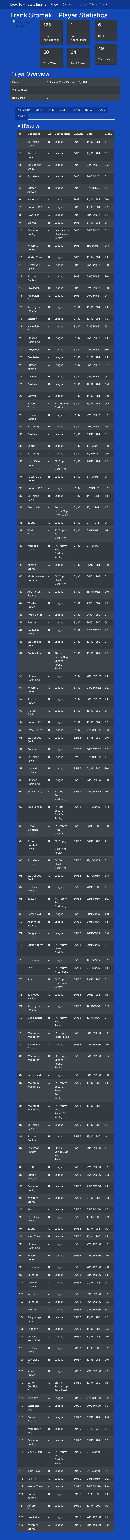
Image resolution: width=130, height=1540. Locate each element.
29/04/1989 (94, 1405)
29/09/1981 (93, 426)
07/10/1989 (93, 1428)
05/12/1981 (93, 564)
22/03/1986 (94, 1167)
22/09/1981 (93, 415)
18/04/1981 (93, 257)
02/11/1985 (93, 898)
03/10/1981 (93, 434)
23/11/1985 (93, 921)
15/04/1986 (93, 1236)
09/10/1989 (93, 1440)
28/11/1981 (93, 530)
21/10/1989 (93, 1451)
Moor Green (34, 1451)
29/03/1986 (94, 1186)
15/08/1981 (93, 307)
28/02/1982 (94, 687)
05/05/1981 (93, 295)
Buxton (31, 898)
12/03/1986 (93, 1105)
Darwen (32, 222)
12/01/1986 (93, 1006)
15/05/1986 (93, 1328)
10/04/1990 (93, 1505)
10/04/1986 (93, 1217)
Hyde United (34, 199)
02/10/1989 (93, 1417)
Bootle (31, 445)
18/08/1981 (93, 318)
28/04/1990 (94, 1524)
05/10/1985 (93, 825)
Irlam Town (34, 1236)
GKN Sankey (34, 791)
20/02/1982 (94, 676)
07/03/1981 (93, 187)
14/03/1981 (93, 199)
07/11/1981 (93, 488)
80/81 (39, 109)
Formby (31, 622)
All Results (24, 109)
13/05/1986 (93, 1317)
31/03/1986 (93, 1197)
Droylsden (33, 287)
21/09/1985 (93, 768)
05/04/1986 (94, 1209)
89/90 (21, 116)
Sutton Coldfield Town (32, 829)
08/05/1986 (94, 1309)
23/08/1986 (94, 1371)
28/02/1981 (93, 176)
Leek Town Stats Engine (28, 4)
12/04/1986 (93, 1228)
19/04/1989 (93, 1382)
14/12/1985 (93, 960)
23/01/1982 (93, 603)
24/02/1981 (93, 164)
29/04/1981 (93, 276)
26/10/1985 (93, 887)
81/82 (51, 109)
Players (55, 4)
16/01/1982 (93, 591)
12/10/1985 (93, 860)
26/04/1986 (94, 1267)
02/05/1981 (93, 287)
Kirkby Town (34, 257)
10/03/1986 (93, 1082)
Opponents (69, 4)
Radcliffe (32, 1294)
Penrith (31, 1209)
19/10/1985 (93, 875)
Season (82, 4)
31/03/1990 (93, 1494)
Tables (93, 4)
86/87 (88, 109)
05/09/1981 (93, 365)
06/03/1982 (94, 699)
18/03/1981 (93, 207)
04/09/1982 (94, 749)
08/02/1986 (94, 1033)
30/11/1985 (93, 944)
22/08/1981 (93, 326)
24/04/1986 (94, 1255)
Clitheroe (32, 1274)
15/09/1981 (93, 395)
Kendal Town (35, 1486)
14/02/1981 (93, 141)
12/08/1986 (93, 1336)
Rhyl (29, 967)
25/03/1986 (94, 1174)
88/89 (101, 109)
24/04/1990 (94, 1517)
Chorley (32, 318)
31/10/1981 (93, 476)
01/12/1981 (93, 545)
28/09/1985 (94, 791)
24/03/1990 (94, 1486)
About (103, 4)
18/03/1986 (93, 1136)
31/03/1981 (93, 222)
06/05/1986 (94, 1301)
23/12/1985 (93, 979)
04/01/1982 (93, 576)
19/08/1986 (93, 1359)
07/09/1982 (94, 756)
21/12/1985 (93, 967)
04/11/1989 (93, 1478)
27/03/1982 (94, 729)
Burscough (33, 426)
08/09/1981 (93, 376)
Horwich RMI (35, 207)
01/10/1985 (93, 806)
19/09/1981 (93, 403)
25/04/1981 (93, 264)
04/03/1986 (94, 1056)
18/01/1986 (93, 1017)
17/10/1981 (93, 453)
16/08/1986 (93, 1348)
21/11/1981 (93, 522)
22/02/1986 (94, 1044)
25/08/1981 (93, 338)
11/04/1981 (93, 245)
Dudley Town (35, 653)
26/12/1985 (93, 994)
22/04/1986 (94, 1244)
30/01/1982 (93, 622)
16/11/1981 (93, 507)
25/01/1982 (93, 614)
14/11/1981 (93, 495)
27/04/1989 (94, 1398)
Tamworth (33, 507)
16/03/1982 (93, 722)
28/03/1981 (93, 214)
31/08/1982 (93, 737)
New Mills (33, 214)
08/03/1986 (94, 1075)
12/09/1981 (93, 384)
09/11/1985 (93, 914)
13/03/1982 (93, 710)
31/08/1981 (93, 357)
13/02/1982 (93, 641)
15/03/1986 (93, 1124)
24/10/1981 (93, 461)
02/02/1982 (94, 630)
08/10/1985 (93, 841)
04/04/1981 (93, 230)
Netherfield (34, 914)
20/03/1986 (94, 1147)
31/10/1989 (93, 1470)
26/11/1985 (93, 933)
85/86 (76, 109)
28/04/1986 (94, 1274)
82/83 (63, 109)
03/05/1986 (94, 1294)
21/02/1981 (93, 153)
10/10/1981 (93, 445)
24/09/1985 (94, 780)
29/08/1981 (93, 349)
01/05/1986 (93, 1282)
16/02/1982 (93, 653)
